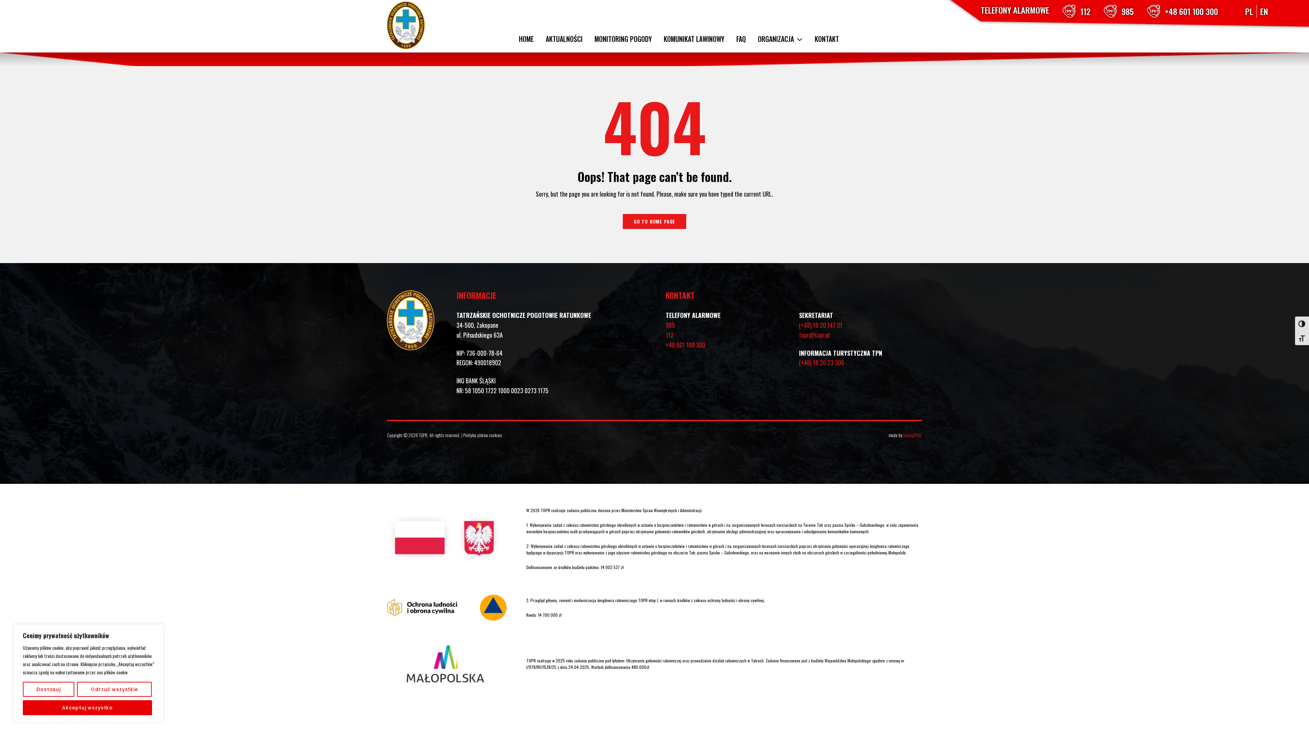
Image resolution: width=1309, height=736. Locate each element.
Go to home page (655, 221)
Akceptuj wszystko (87, 707)
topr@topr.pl (814, 335)
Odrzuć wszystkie (114, 689)
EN (1264, 11)
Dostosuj (48, 689)
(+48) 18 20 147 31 (820, 325)
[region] (89, 673)
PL (1249, 11)
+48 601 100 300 (1191, 11)
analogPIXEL (912, 435)
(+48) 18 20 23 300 (821, 362)
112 (1085, 11)
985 (1128, 11)
